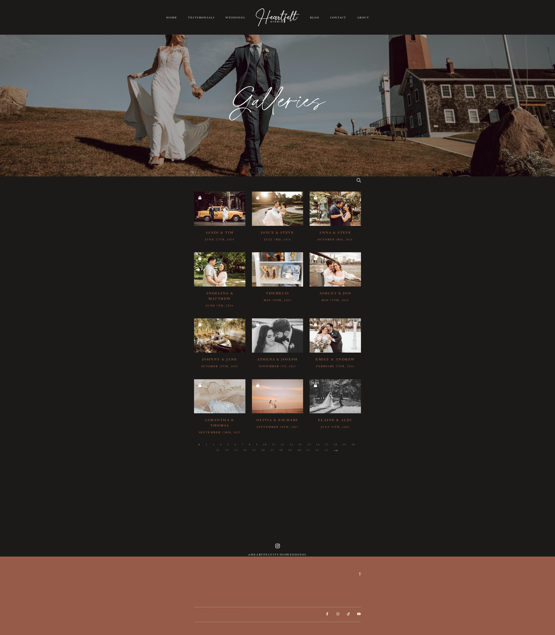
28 (281, 450)
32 (317, 450)
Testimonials (201, 17)
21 (218, 450)
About (363, 17)
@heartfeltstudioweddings (277, 554)
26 (263, 450)
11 (273, 444)
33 (326, 450)
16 (318, 444)
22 (227, 450)
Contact (338, 17)
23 (236, 450)
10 (265, 444)
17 (326, 444)
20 (353, 444)
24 (245, 450)
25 (254, 450)
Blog (314, 17)
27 (272, 450)
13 (291, 444)
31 (308, 450)
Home (171, 17)
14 (300, 444)
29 (290, 450)
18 (335, 444)
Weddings (235, 17)
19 (344, 444)
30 (299, 450)
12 (282, 444)
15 (309, 444)
